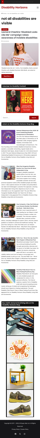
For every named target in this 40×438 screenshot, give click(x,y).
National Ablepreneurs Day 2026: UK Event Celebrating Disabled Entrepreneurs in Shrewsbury (27, 132)
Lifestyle (4, 29)
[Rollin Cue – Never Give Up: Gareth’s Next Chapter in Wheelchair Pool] (8, 251)
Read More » (8, 76)
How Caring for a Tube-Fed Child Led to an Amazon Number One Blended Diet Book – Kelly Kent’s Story (27, 206)
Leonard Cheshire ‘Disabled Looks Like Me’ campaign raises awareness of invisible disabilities (19, 35)
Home (4, 13)
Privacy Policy (16, 429)
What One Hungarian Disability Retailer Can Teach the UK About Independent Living (26, 168)
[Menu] (38, 8)
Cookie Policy (24, 429)
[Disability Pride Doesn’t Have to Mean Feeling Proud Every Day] (8, 282)
